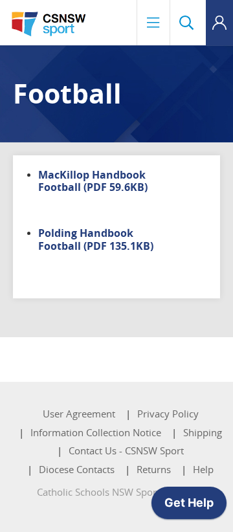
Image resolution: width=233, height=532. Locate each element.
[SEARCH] (188, 22)
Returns (154, 469)
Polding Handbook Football (95, 239)
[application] (189, 506)
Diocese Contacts (77, 469)
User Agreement (79, 413)
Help (203, 469)
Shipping (202, 432)
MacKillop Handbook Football (93, 181)
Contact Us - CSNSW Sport (126, 450)
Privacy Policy (168, 413)
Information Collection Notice (95, 432)
